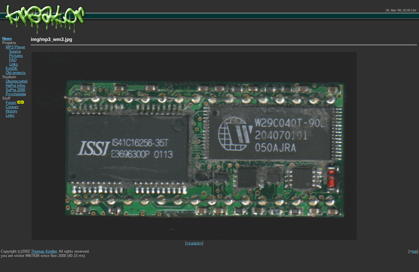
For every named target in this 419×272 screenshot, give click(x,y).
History (11, 111)
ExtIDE (12, 68)
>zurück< (194, 243)
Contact (12, 107)
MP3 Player (15, 47)
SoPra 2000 (15, 90)
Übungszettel (16, 81)
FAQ (13, 60)
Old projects (16, 73)
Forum (11, 102)
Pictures (16, 55)
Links (13, 64)
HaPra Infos (15, 85)
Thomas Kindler (44, 251)
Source (15, 51)
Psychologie (16, 94)
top (414, 251)
